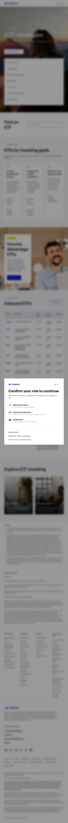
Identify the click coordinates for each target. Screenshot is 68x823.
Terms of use (12, 436)
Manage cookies (13, 432)
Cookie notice (27, 436)
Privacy (19, 436)
